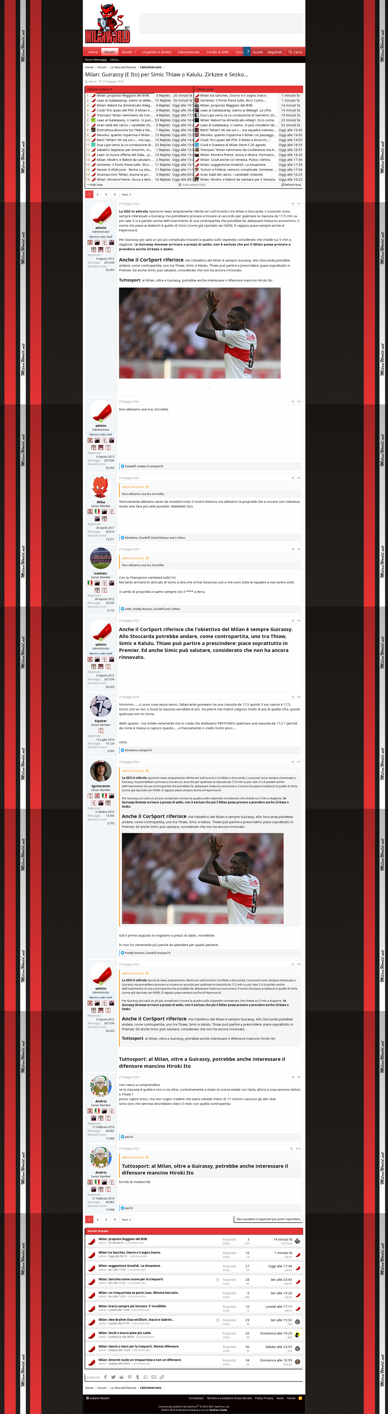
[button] (135, 52)
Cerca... (115, 60)
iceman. (101, 573)
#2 (299, 401)
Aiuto (280, 1398)
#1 (299, 204)
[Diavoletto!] (90, 242)
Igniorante (101, 786)
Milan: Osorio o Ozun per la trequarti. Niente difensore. (139, 1346)
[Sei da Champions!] (104, 242)
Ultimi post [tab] (204, 89)
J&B (290, 1337)
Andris (100, 1101)
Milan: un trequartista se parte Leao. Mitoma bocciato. (139, 1293)
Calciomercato (189, 52)
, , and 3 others (152, 609)
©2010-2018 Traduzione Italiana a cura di (194, 1410)
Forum (110, 52)
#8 (299, 964)
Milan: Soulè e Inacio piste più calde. (125, 1333)
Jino (290, 1324)
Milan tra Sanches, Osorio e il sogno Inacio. (130, 1252)
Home (93, 52)
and (138, 750)
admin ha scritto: (133, 487)
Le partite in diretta (156, 52)
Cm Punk (286, 1243)
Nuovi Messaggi (96, 60)
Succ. (125, 194)
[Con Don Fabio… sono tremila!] (111, 242)
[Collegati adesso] (101, 223)
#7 (299, 762)
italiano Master (99, 1398)
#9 (299, 1077)
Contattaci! (196, 1398)
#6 (299, 697)
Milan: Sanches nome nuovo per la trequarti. (131, 1279)
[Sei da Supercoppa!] (93, 249)
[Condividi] (293, 203)
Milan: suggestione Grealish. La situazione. (130, 1266)
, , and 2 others (155, 538)
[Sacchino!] (100, 249)
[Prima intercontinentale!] (108, 249)
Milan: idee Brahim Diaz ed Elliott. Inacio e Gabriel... (136, 1320)
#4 (299, 549)
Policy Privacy (264, 1398)
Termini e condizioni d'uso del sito (229, 1398)
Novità (127, 52)
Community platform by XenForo (194, 1406)
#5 (299, 621)
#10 (298, 1148)
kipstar (101, 720)
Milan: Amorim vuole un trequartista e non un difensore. (140, 1360)
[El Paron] (97, 242)
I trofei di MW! (218, 52)
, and (144, 466)
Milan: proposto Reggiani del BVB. (123, 1239)
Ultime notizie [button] (98, 89)
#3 (299, 478)
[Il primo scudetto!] (97, 511)
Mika (101, 502)
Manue (287, 1364)
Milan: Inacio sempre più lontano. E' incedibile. (133, 1306)
